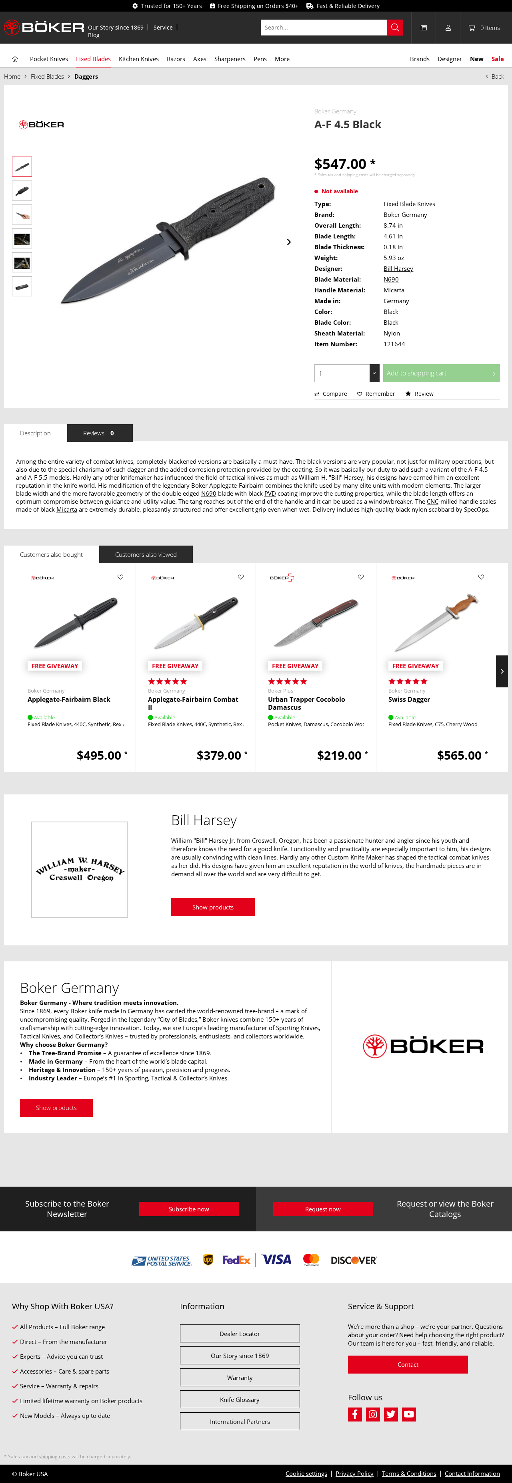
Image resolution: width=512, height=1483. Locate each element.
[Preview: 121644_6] (22, 286)
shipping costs (355, 174)
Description (35, 433)
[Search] (395, 28)
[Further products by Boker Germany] (40, 125)
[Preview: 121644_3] (22, 214)
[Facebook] (357, 1413)
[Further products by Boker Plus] (282, 585)
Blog (94, 35)
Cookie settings (306, 1473)
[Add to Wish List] (121, 577)
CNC (432, 501)
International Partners (240, 1421)
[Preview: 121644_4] (22, 238)
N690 (391, 279)
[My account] (448, 28)
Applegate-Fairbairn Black (69, 699)
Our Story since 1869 (116, 27)
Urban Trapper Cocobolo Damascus (306, 703)
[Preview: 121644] (22, 167)
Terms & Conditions (409, 1473)
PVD (270, 493)
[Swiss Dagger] (436, 623)
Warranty (240, 1378)
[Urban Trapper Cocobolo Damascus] (316, 623)
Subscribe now (189, 1209)
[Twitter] (393, 1413)
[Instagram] (375, 1413)
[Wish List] (424, 28)
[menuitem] (116, 27)
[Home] (15, 59)
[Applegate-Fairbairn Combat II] (196, 623)
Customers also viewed (146, 554)
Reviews (98, 433)
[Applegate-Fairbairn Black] (76, 623)
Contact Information (472, 1473)
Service (163, 27)
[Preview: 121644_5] (22, 262)
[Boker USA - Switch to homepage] (44, 28)
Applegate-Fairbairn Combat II (193, 703)
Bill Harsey (398, 268)
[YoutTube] (410, 1413)
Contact (408, 1364)
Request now (323, 1209)
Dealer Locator (240, 1334)
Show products (213, 907)
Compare (334, 393)
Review (423, 393)
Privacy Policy (355, 1473)
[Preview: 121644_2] (22, 191)
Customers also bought (51, 554)
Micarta (394, 290)
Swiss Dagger (409, 699)
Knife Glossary (240, 1400)
